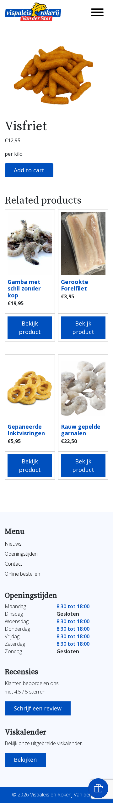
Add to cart (29, 170)
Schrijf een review (38, 708)
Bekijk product (30, 328)
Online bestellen (22, 573)
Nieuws (13, 543)
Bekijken (25, 759)
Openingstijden (21, 553)
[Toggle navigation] (97, 12)
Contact (13, 563)
